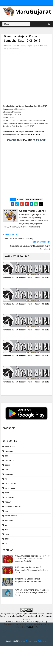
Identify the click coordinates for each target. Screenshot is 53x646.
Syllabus (9, 520)
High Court (9, 474)
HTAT (7, 470)
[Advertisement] (26, 78)
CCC (6, 456)
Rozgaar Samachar (11, 49)
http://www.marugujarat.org (35, 621)
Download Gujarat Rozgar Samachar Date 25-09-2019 (26, 382)
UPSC (7, 534)
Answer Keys (10, 447)
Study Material (11, 516)
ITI (6, 479)
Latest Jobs (10, 488)
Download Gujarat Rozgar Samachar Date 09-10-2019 (26, 330)
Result (8, 502)
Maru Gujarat (25, 139)
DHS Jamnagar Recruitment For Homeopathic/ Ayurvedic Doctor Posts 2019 (31, 570)
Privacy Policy (31, 627)
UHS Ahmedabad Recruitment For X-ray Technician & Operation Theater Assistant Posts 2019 (32, 558)
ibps (7, 544)
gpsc (7, 539)
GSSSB (7, 465)
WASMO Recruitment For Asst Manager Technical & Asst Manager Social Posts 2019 (32, 592)
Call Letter (9, 461)
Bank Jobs (9, 451)
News (44, 46)
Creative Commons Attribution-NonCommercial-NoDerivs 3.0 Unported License (26, 616)
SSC (6, 511)
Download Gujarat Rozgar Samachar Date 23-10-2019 (26, 278)
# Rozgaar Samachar (34, 199)
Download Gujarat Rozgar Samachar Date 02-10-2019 (26, 356)
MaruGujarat (22, 614)
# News (20, 199)
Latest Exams (10, 484)
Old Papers (9, 497)
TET (6, 530)
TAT (6, 525)
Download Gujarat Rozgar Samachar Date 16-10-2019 (26, 304)
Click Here (35, 134)
